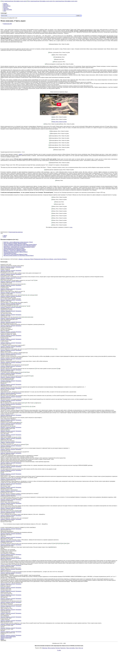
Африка (5, 235)
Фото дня (81, 648)
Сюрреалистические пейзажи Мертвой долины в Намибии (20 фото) (20, 245)
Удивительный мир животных (16, 232)
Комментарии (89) (7, 23)
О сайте (59, 650)
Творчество (6, 8)
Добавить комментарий (6, 637)
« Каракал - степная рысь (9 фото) (26, 259)
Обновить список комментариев (8, 636)
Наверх (2, 639)
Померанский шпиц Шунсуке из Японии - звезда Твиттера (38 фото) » (50, 259)
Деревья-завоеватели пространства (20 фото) (14, 248)
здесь (71, 227)
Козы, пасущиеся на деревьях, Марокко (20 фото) (15, 243)
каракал (20, 154)
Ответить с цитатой (10, 266)
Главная (5, 3)
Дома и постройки (7, 9)
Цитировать (18, 266)
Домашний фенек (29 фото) (10, 253)
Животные (5, 4)
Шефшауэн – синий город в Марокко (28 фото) (14, 250)
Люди (4, 10)
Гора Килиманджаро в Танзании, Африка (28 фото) (15, 251)
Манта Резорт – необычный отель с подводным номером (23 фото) (19, 247)
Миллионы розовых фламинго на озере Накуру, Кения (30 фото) (19, 255)
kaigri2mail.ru (52, 547)
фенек (4, 236)
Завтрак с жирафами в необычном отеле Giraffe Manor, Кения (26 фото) (20, 244)
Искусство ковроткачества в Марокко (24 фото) (15, 249)
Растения (5, 7)
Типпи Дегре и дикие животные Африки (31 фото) (15, 254)
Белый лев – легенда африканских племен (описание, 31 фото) (18, 242)
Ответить (3, 266)
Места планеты (6, 5)
